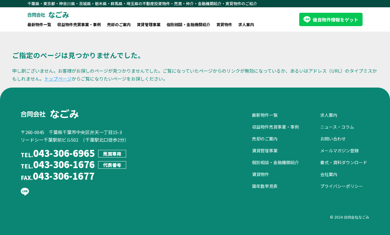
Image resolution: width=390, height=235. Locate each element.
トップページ (58, 78)
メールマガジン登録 (339, 150)
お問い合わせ (333, 139)
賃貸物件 (224, 24)
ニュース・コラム (337, 127)
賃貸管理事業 (149, 24)
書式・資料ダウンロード (343, 162)
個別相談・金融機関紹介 (188, 24)
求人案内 (246, 24)
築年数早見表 (265, 186)
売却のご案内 (119, 24)
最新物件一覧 (39, 24)
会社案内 (328, 174)
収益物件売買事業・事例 (79, 24)
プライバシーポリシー (341, 186)
